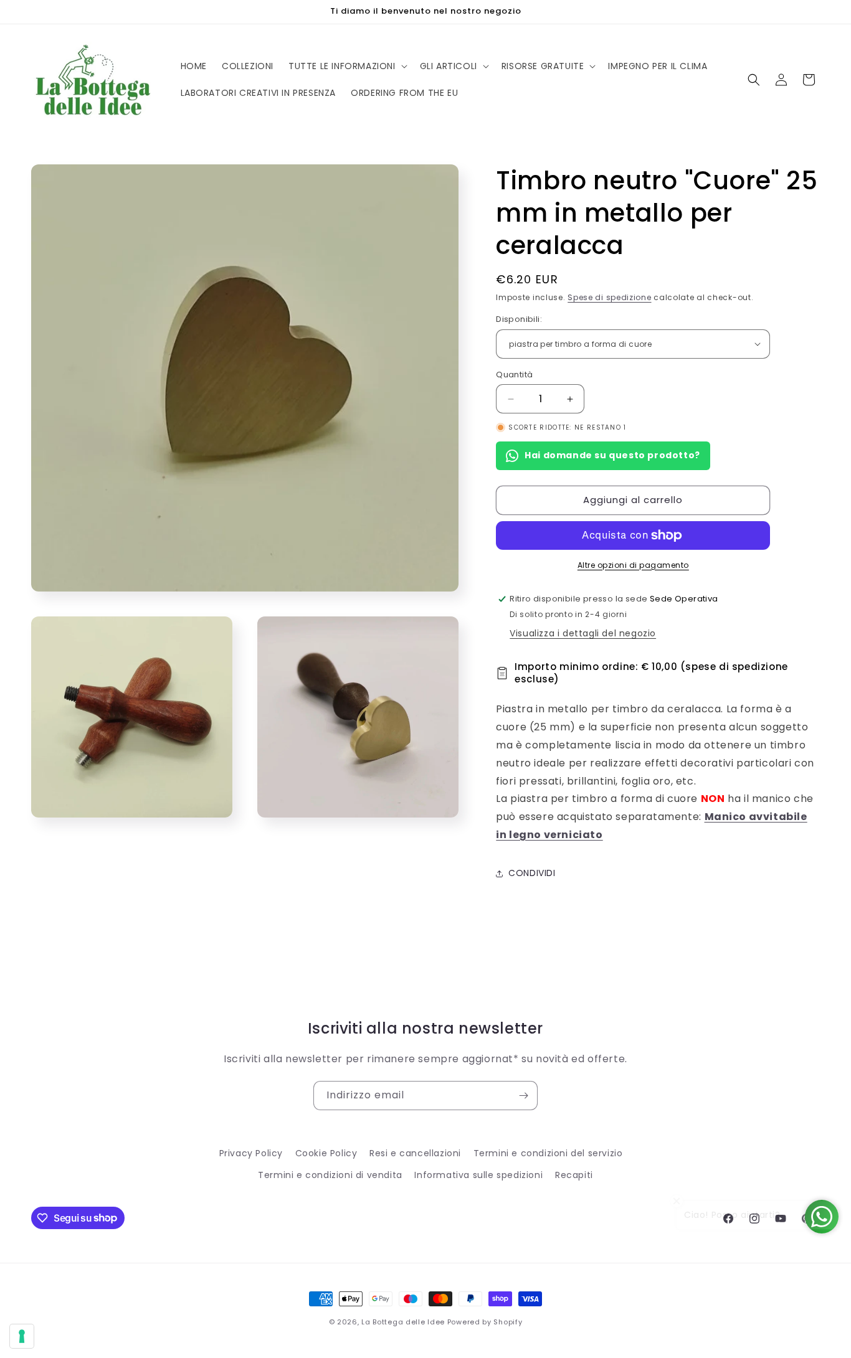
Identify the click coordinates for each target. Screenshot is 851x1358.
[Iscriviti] (523, 1095)
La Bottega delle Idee (403, 1322)
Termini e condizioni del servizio (548, 1153)
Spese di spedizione (609, 297)
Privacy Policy (251, 1153)
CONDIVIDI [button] (531, 873)
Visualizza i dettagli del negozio (583, 633)
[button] (346, 66)
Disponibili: (519, 319)
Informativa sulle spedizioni (478, 1175)
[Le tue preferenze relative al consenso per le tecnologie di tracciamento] (22, 1336)
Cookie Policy (326, 1153)
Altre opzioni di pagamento (633, 565)
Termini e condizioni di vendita (330, 1175)
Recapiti (574, 1175)
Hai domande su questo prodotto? (612, 455)
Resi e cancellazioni (415, 1153)
